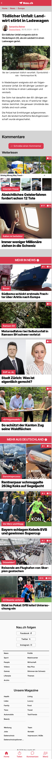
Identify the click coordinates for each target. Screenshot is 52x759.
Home (4, 8)
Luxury (30, 701)
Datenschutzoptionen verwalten (14, 740)
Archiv (6, 680)
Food (29, 705)
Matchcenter (32, 658)
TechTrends (32, 714)
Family (6, 705)
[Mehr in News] (26, 260)
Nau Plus (31, 667)
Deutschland (14, 29)
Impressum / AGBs (35, 736)
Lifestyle (7, 676)
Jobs (6, 731)
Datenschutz (9, 736)
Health (6, 696)
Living (30, 696)
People (7, 662)
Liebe (6, 701)
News (12, 8)
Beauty (7, 719)
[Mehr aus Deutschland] (26, 439)
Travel (30, 710)
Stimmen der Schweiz (36, 671)
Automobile (9, 714)
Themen (30, 676)
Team (30, 727)
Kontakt (31, 731)
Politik (30, 653)
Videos (7, 667)
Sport (6, 658)
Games (7, 671)
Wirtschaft (31, 662)
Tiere (6, 710)
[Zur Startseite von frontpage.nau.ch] (26, 3)
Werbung (7, 727)
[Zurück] (1, 3)
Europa (21, 8)
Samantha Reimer (17, 26)
